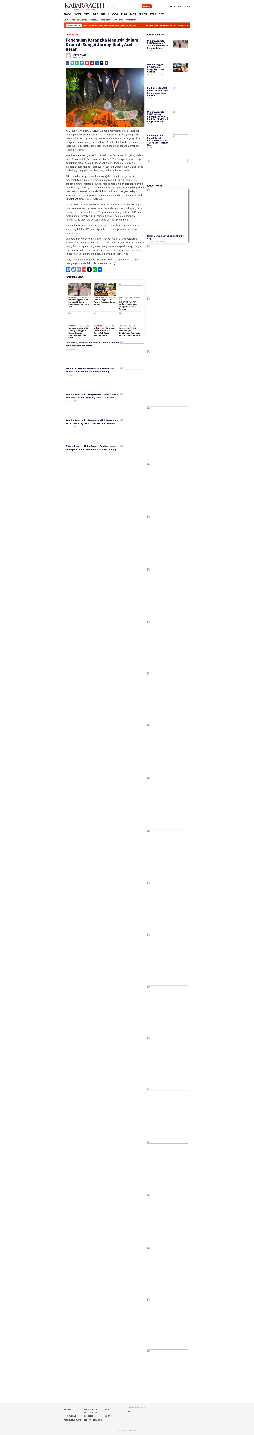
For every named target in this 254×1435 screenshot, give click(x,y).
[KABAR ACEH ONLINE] (85, 6)
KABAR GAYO (123, 326)
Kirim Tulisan (70, 1416)
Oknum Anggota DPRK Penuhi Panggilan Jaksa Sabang (104, 302)
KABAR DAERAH (72, 34)
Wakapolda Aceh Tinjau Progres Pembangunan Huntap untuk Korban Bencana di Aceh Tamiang (91, 448)
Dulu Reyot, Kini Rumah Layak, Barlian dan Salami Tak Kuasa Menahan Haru (104, 332)
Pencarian (147, 6)
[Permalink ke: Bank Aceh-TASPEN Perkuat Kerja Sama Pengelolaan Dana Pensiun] (130, 289)
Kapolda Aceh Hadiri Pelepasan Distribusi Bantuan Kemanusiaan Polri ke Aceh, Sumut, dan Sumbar (145, 25)
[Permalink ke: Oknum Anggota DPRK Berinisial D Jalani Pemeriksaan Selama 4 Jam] (79, 289)
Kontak (108, 1416)
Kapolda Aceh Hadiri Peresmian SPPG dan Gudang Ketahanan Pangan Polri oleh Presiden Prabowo (92, 422)
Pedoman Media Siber (93, 1420)
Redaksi (67, 1409)
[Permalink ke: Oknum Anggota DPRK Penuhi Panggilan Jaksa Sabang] (105, 289)
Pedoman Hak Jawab (72, 1420)
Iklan (107, 1409)
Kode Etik (88, 1416)
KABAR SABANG (73, 297)
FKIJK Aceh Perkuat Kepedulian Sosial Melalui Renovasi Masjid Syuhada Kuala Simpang (90, 370)
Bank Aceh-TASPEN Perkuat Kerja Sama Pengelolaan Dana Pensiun (128, 305)
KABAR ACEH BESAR (125, 297)
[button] (67, 63)
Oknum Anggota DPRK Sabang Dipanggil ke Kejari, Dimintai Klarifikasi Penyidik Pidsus (78, 333)
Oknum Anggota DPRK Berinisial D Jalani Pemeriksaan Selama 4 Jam (78, 303)
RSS (132, 1412)
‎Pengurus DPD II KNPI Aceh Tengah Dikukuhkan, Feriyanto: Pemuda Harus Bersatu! (129, 332)
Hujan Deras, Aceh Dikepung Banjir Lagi (165, 237)
